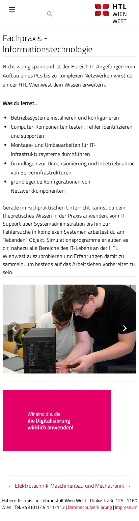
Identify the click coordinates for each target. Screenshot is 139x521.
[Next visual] (125, 328)
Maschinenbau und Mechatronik (88, 486)
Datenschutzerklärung (90, 507)
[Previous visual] (14, 328)
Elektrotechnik (32, 486)
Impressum (126, 507)
